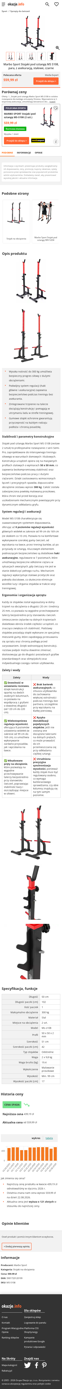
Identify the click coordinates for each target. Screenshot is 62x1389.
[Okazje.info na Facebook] (36, 1365)
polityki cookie (44, 1383)
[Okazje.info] (17, 4)
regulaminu (26, 1383)
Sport (4, 11)
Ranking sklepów (10, 1337)
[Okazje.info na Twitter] (27, 1365)
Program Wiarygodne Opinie (13, 1330)
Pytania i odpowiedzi (34, 1346)
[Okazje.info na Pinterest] (44, 1365)
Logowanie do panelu (35, 1322)
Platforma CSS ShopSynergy (31, 1330)
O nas (5, 1317)
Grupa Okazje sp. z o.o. (27, 1380)
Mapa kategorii (9, 1365)
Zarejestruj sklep (32, 1317)
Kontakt (6, 1322)
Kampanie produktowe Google (34, 1339)
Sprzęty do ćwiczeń (20, 11)
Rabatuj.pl (7, 1370)
